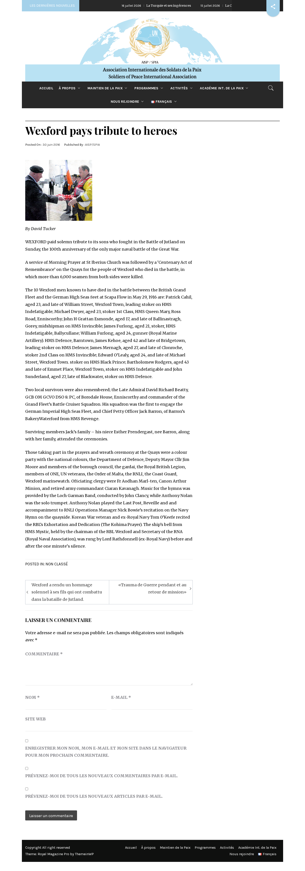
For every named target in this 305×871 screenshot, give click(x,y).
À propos (67, 88)
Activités (179, 88)
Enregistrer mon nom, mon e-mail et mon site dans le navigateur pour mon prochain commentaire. (105, 752)
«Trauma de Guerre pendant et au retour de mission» (152, 588)
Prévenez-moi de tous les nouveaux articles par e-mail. (94, 796)
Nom (32, 697)
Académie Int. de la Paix (222, 88)
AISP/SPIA (92, 145)
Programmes (146, 88)
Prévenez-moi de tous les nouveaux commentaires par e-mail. (101, 775)
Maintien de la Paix (105, 88)
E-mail (121, 697)
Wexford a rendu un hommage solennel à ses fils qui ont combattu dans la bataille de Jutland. (66, 592)
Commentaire (44, 653)
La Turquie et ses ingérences (143, 6)
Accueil (46, 88)
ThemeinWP (84, 854)
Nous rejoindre (125, 102)
